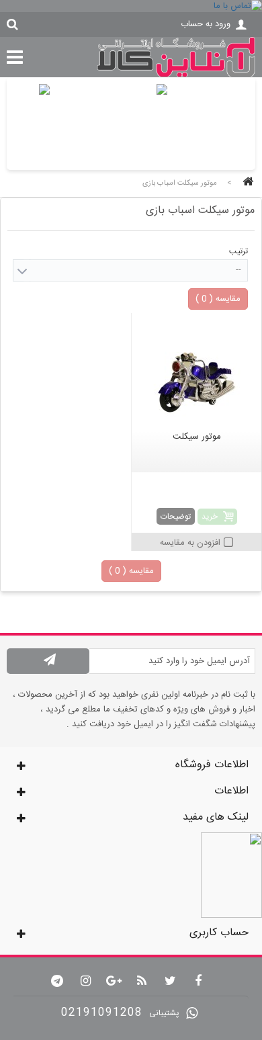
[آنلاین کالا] (176, 75)
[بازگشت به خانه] (246, 183)
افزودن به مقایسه (190, 542)
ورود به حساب (205, 24)
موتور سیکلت (197, 437)
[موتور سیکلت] (196, 373)
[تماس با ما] (131, 6)
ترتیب (238, 251)
